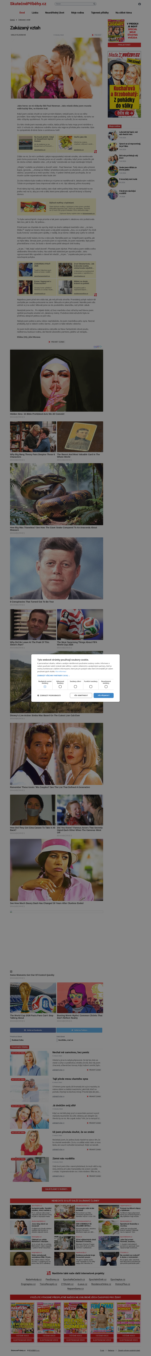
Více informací (60, 671)
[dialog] (75, 678)
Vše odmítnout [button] (81, 695)
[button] (75, 676)
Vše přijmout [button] (103, 695)
